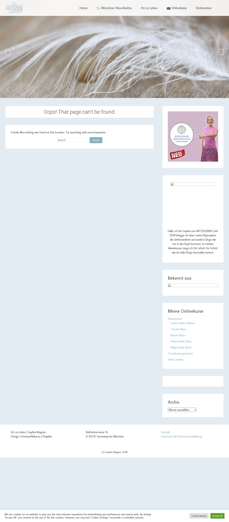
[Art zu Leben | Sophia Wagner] (14, 8)
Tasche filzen (178, 329)
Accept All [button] (217, 515)
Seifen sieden (175, 359)
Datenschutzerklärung (189, 436)
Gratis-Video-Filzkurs (182, 323)
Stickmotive (204, 8)
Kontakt (165, 432)
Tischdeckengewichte (180, 353)
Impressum (167, 436)
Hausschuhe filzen (181, 341)
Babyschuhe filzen (180, 347)
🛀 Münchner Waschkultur (114, 8)
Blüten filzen (177, 335)
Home (84, 8)
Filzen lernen (175, 319)
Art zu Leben (149, 8)
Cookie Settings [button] (199, 515)
